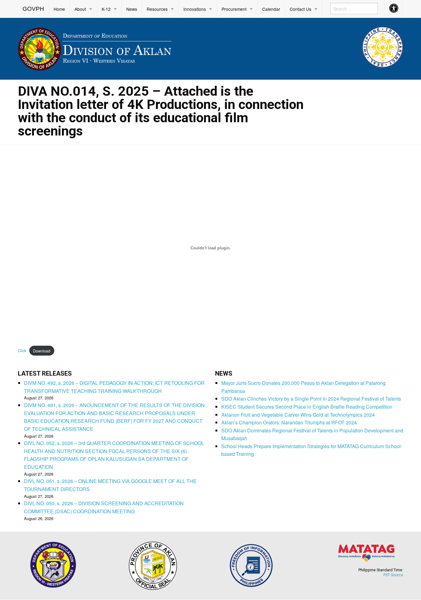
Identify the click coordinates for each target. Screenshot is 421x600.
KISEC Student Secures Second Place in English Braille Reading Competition (306, 406)
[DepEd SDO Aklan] (95, 48)
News (131, 9)
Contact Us (300, 9)
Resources (157, 9)
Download (41, 351)
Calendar (271, 9)
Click (22, 351)
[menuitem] (33, 9)
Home (59, 9)
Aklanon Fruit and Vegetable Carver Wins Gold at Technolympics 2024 (298, 414)
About (80, 9)
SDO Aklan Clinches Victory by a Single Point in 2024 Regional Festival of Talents (311, 398)
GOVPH (33, 9)
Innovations (194, 9)
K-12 (106, 9)
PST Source (393, 575)
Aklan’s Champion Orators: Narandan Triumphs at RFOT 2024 (289, 422)
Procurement (234, 9)
